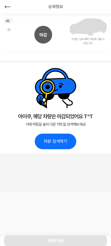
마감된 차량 (56, 240)
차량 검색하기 (55, 141)
